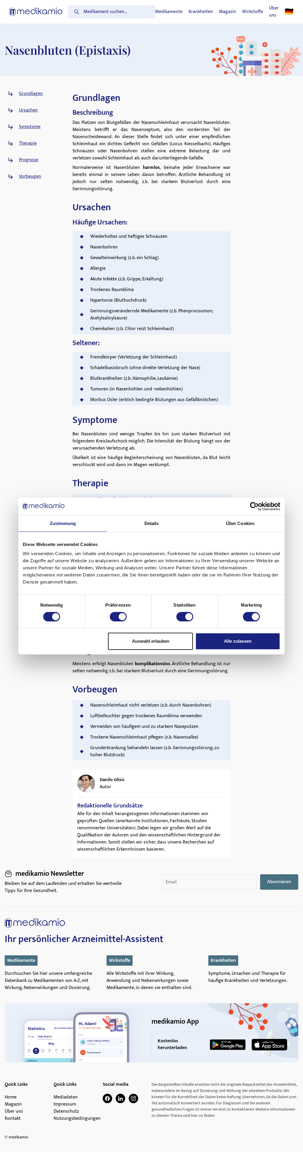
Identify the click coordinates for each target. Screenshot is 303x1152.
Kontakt (13, 1118)
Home (11, 1097)
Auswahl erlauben (150, 641)
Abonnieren (279, 882)
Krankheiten (200, 11)
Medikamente (169, 11)
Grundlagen (31, 93)
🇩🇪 (289, 12)
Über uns (274, 12)
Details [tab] (151, 523)
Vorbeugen (30, 176)
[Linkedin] (120, 1098)
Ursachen (28, 110)
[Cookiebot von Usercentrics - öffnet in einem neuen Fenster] (254, 506)
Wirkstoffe (252, 11)
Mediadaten (66, 1097)
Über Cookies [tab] (240, 523)
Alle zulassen (238, 641)
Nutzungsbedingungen (77, 1118)
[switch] (118, 616)
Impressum (65, 1104)
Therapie (28, 143)
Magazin (227, 11)
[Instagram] (133, 1098)
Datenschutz (66, 1111)
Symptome (30, 126)
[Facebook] (107, 1098)
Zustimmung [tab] (63, 523)
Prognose (28, 160)
